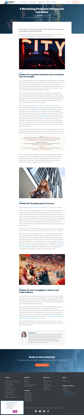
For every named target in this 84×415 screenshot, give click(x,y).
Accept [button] (15, 411)
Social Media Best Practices (52, 17)
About (64, 379)
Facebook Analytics (28, 396)
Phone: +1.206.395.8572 (68, 394)
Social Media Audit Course (49, 386)
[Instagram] (48, 411)
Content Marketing (29, 17)
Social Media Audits (9, 386)
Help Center (65, 388)
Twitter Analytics (27, 397)
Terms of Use (45, 407)
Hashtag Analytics (9, 392)
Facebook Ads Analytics (10, 394)
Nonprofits (26, 383)
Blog (44, 379)
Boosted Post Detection (10, 389)
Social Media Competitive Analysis (12, 381)
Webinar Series (46, 387)
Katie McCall (40, 15)
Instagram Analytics (28, 394)
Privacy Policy (51, 407)
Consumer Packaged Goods (30, 384)
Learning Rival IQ (47, 389)
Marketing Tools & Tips (40, 17)
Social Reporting (8, 387)
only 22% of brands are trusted (36, 207)
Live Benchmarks (47, 384)
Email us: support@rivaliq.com (69, 392)
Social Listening (8, 383)
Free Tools (45, 383)
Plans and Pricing (66, 381)
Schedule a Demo (66, 391)
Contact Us (65, 389)
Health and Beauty (28, 386)
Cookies (56, 407)
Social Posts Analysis (9, 384)
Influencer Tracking (9, 390)
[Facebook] (36, 411)
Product (6, 379)
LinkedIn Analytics (28, 399)
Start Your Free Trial (42, 365)
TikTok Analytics (27, 392)
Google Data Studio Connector (11, 397)
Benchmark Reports (47, 381)
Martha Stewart (55, 109)
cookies (10, 402)
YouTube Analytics (28, 400)
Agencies (26, 379)
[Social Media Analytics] (9, 2)
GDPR (60, 407)
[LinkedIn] (44, 411)
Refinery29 (38, 109)
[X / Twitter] (40, 411)
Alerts (6, 395)
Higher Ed (26, 381)
